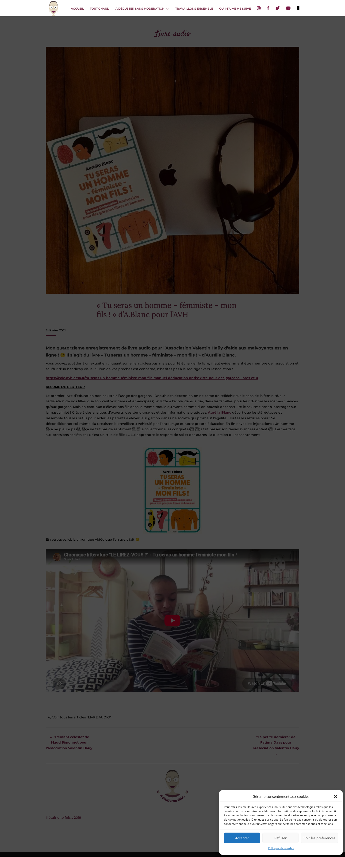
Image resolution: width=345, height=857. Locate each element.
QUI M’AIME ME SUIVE (235, 8)
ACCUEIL (77, 8)
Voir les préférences (319, 838)
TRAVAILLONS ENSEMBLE (194, 8)
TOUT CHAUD (99, 8)
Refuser (280, 838)
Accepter (242, 838)
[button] (335, 796)
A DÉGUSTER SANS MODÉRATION (140, 8)
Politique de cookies (281, 848)
